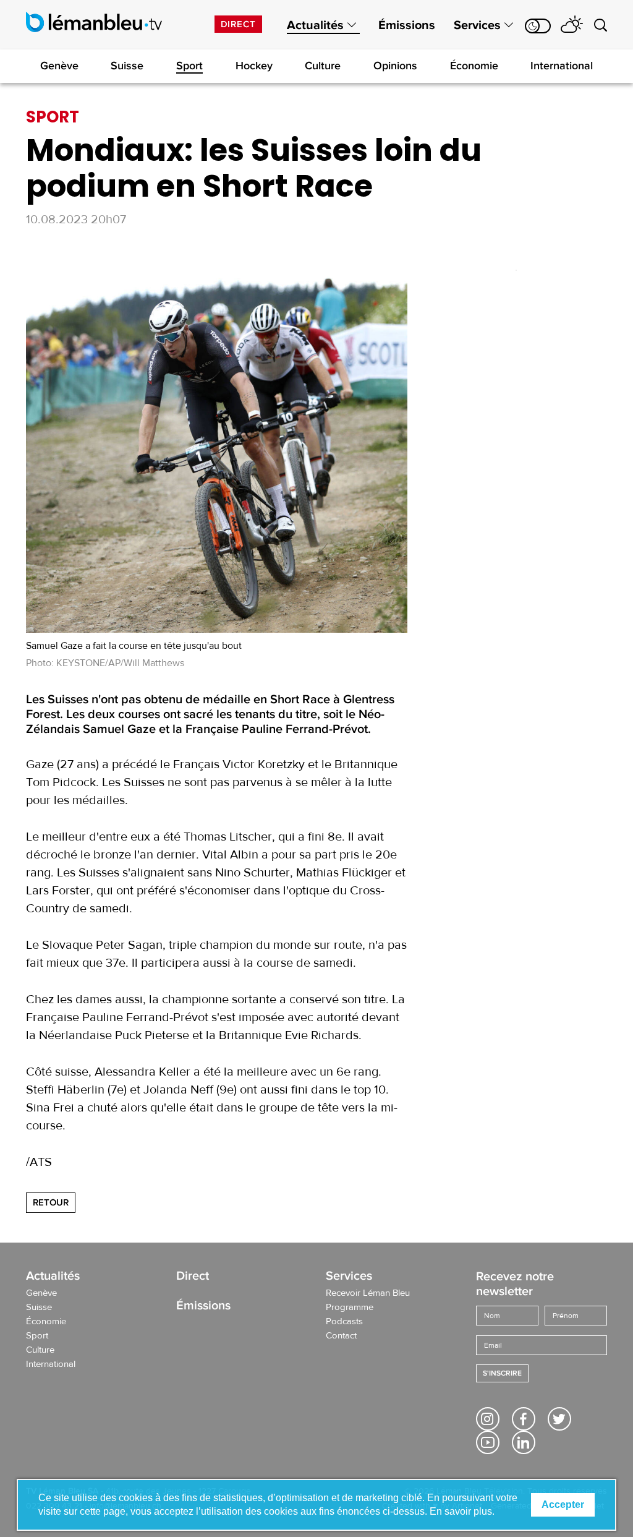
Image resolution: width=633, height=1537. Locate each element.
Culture (323, 65)
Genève (59, 65)
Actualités (315, 25)
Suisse (127, 65)
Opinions (395, 65)
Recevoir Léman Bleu (368, 1293)
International (561, 65)
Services (477, 25)
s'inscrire (502, 1373)
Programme (349, 1307)
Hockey (254, 65)
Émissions (406, 25)
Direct (238, 24)
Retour (51, 1202)
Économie (474, 65)
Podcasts (344, 1321)
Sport (189, 65)
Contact (341, 1336)
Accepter (563, 1504)
